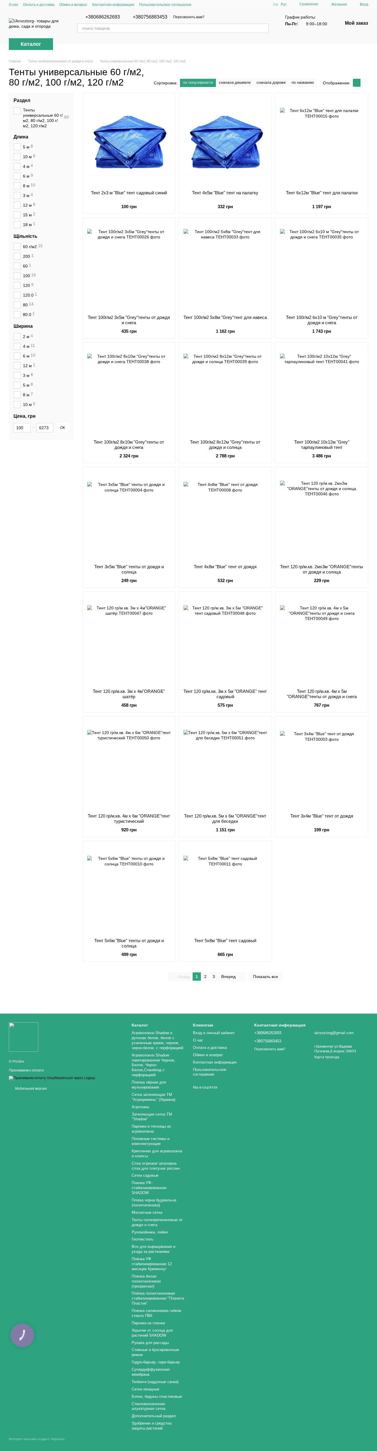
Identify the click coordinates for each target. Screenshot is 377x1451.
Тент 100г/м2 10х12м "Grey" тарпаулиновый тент (321, 444)
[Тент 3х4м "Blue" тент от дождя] (321, 765)
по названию (303, 82)
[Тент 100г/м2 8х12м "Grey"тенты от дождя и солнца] (225, 391)
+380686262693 (102, 17)
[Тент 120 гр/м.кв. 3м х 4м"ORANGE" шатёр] (129, 640)
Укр (275, 4)
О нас (13, 5)
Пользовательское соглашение (165, 5)
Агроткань (141, 1107)
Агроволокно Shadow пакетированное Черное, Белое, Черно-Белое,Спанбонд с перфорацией (153, 1065)
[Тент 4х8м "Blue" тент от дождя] (225, 516)
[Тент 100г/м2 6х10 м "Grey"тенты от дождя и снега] (321, 266)
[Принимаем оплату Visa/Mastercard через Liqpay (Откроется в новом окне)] (52, 1078)
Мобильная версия (30, 1088)
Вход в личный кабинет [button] (214, 1033)
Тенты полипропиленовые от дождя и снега (157, 1222)
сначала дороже (271, 82)
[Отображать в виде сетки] (357, 83)
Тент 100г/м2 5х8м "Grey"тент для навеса (225, 317)
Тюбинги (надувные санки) (155, 1382)
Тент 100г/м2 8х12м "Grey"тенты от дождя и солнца (225, 444)
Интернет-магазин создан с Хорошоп (37, 1439)
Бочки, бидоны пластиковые (157, 1396)
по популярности (198, 82)
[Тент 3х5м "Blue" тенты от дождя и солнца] (129, 516)
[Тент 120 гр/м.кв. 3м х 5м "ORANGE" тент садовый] (225, 640)
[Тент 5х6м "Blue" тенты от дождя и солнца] (129, 889)
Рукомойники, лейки (150, 1232)
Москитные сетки (147, 1212)
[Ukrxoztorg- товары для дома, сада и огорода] (23, 1037)
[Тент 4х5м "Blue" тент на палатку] (225, 142)
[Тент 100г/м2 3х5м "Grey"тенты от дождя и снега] (129, 266)
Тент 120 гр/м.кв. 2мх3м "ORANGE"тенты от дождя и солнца (321, 569)
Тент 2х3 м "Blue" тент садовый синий (129, 192)
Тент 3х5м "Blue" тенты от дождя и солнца (129, 569)
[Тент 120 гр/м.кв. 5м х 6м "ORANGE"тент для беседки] (225, 765)
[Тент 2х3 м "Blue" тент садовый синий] (129, 142)
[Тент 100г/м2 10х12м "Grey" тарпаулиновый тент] (321, 391)
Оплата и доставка (38, 5)
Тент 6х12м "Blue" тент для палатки (322, 192)
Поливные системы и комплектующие (150, 1141)
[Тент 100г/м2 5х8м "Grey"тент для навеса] (225, 266)
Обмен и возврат (73, 5)
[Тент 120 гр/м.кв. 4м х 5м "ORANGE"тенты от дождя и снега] (321, 640)
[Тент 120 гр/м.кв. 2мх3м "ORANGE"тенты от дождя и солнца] (321, 516)
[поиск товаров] (264, 28)
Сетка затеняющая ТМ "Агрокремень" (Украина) (153, 1097)
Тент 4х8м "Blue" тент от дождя (225, 566)
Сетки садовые (145, 1175)
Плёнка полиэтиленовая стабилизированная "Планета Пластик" (158, 1298)
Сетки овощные (145, 1389)
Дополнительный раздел (154, 1416)
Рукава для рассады (150, 1342)
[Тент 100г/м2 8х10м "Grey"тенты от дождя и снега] (129, 391)
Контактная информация (113, 5)
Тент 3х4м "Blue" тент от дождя (321, 815)
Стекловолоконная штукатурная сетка (148, 1406)
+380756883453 (150, 17)
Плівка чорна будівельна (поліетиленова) (154, 1202)
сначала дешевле (235, 82)
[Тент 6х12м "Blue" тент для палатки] (321, 142)
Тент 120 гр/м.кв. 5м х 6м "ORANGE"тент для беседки (225, 818)
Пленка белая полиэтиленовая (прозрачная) (146, 1281)
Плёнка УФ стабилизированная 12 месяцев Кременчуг (152, 1264)
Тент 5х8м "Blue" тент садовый (225, 940)
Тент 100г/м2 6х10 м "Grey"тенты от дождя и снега (322, 320)
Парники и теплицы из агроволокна (151, 1129)
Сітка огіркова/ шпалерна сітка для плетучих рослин (156, 1166)
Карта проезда (326, 1057)
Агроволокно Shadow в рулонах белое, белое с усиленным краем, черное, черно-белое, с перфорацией (157, 1040)
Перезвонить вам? (188, 17)
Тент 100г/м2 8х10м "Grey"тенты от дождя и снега (129, 444)
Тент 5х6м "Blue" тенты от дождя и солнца (129, 943)
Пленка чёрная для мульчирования (149, 1084)
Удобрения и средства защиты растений (151, 1425)
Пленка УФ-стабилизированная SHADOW (149, 1188)
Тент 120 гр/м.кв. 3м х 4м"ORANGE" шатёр (129, 694)
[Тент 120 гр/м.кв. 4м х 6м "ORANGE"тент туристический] (129, 765)
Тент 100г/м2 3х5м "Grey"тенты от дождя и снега (129, 320)
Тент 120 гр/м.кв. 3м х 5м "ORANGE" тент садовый (225, 694)
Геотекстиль (142, 1239)
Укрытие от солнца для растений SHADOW (152, 1333)
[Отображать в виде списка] (364, 83)
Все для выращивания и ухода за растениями (153, 1249)
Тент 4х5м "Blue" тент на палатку (225, 192)
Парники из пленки (148, 1323)
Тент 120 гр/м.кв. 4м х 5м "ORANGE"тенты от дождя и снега (322, 694)
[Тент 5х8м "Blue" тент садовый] (225, 889)
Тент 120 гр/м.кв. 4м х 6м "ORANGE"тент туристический (129, 818)
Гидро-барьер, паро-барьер (156, 1362)
